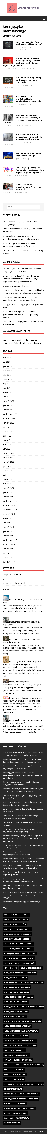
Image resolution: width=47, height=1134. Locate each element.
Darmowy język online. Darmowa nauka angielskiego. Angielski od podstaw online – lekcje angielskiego (22, 775)
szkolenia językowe (13, 1089)
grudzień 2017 (9, 531)
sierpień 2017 (8, 549)
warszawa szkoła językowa (16, 1118)
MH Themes (39, 1131)
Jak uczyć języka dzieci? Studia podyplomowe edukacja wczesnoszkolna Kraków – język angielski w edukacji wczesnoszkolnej (22, 279)
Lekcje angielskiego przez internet (19, 1041)
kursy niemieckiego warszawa (17, 1026)
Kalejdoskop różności (12, 574)
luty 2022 (6, 449)
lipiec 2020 (7, 466)
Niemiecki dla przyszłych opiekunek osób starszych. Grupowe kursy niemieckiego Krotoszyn (23, 119)
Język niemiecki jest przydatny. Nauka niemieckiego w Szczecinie (28, 98)
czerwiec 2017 (9, 557)
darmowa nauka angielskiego (17, 934)
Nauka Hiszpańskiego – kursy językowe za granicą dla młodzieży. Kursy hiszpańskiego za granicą (22, 314)
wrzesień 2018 (9, 514)
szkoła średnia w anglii (14, 1103)
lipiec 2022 (7, 427)
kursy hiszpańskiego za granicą (18, 997)
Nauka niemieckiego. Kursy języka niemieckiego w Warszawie (28, 79)
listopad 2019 (8, 496)
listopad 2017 (8, 536)
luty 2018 (6, 523)
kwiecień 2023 (9, 388)
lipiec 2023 (7, 375)
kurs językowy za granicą (15, 978)
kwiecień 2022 (9, 440)
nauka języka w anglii (13, 1070)
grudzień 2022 (9, 405)
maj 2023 (7, 383)
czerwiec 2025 (9, 370)
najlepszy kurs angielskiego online (20, 1045)
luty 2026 (6, 362)
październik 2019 (10, 501)
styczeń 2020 (8, 488)
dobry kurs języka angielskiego (18, 948)
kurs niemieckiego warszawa (17, 987)
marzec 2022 (8, 444)
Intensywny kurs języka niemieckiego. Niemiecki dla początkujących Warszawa (29, 136)
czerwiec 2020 (9, 470)
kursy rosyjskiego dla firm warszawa (21, 1031)
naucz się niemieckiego (14, 1050)
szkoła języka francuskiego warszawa (21, 1094)
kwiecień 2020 (9, 479)
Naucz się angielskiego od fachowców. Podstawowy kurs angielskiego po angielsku (30, 170)
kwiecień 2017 (9, 562)
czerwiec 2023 (9, 379)
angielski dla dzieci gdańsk (16, 915)
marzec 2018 (8, 518)
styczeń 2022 (8, 453)
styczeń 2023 (8, 401)
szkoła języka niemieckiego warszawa (21, 1099)
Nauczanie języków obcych (14, 583)
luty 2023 (6, 397)
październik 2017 (10, 540)
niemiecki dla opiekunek (14, 1074)
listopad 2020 (8, 457)
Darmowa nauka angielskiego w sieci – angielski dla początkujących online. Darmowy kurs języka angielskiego (23, 838)
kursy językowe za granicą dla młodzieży (22, 1021)
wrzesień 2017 (9, 544)
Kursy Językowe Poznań (14, 1016)
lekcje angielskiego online (16, 1036)
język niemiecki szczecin (31, 968)
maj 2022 (7, 436)
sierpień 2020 (8, 462)
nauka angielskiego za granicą (18, 1060)
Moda (5, 579)
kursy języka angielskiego (15, 1002)
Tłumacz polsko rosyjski (15, 1113)
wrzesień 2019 (9, 505)
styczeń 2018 (8, 527)
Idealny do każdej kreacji (19, 681)
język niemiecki (10, 968)
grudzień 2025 (9, 366)
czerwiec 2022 (9, 431)
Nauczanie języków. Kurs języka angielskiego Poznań (29, 43)
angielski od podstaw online (17, 929)
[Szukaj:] (23, 207)
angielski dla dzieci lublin (16, 919)
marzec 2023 (8, 392)
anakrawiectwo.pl (22, 49)
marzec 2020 (8, 483)
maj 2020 (7, 475)
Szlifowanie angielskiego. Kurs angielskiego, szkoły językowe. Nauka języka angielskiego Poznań (21, 62)
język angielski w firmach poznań (19, 963)
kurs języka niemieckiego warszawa (20, 973)
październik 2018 (10, 509)
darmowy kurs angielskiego (16, 939)
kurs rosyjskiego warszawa (16, 992)
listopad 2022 (8, 410)
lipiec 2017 (7, 553)
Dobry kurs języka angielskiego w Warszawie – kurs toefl (29, 186)
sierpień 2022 (8, 423)
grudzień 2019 (9, 492)
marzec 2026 (8, 357)
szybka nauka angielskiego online (19, 1108)
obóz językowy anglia (14, 1079)
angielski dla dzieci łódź (15, 924)
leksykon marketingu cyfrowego (16, 286)
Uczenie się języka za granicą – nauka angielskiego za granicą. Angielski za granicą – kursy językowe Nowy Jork (23, 895)
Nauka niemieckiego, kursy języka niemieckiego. (28, 154)
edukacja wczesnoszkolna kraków (19, 953)
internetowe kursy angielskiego (19, 958)
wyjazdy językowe (12, 1123)
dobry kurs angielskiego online (18, 944)
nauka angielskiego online (16, 1055)
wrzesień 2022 (9, 418)
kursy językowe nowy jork (16, 1011)
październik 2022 (10, 414)
